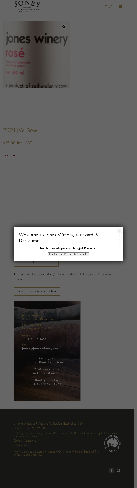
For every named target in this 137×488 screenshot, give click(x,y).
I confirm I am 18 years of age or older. (68, 254)
